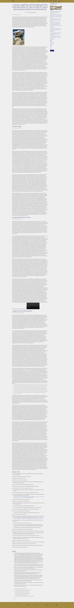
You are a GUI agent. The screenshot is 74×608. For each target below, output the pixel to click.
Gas (13, 369)
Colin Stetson (42, 373)
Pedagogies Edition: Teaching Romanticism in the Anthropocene (55, 3)
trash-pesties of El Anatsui (28, 370)
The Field (16, 369)
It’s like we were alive (33, 116)
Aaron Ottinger (52, 27)
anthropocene (52, 43)
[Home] (13, 1)
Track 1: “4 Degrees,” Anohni (16, 14)
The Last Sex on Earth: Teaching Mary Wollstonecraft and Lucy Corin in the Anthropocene (55, 37)
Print (52, 50)
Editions (43, 1)
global (51, 42)
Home (39, 1)
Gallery (50, 1)
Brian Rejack (27, 12)
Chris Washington (52, 13)
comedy (51, 49)
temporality (52, 41)
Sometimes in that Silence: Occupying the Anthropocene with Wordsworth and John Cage (55, 29)
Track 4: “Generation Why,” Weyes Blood (18, 312)
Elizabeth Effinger (52, 34)
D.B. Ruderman (52, 31)
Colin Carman (51, 20)
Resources (55, 1)
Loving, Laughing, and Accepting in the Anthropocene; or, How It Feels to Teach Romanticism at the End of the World (56, 15)
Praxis (47, 1)
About (59, 1)
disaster (51, 44)
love (50, 48)
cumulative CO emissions (42, 232)
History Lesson (37, 399)
